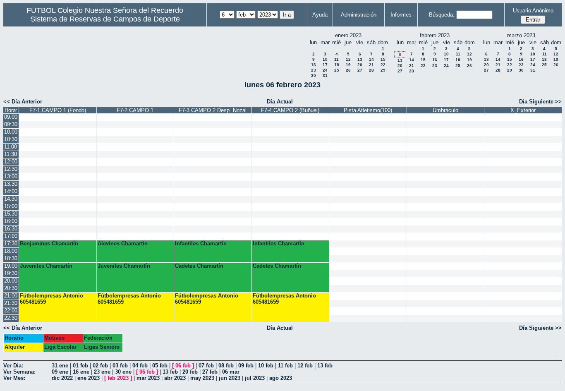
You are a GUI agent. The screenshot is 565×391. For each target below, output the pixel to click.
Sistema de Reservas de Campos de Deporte (105, 19)
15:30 (10, 214)
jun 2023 (229, 378)
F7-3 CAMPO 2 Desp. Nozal (213, 110)
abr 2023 (175, 378)
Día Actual (280, 101)
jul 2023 (255, 378)
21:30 (10, 303)
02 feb (100, 365)
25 (336, 70)
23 (313, 70)
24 (325, 70)
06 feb (183, 365)
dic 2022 (62, 378)
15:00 (10, 206)
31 (325, 75)
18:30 (10, 258)
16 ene (81, 372)
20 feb (190, 372)
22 (383, 64)
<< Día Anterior (22, 101)
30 (313, 75)
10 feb (265, 365)
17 (325, 64)
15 (383, 59)
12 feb (305, 365)
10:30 (10, 139)
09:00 (10, 117)
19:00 (10, 266)
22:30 (10, 318)
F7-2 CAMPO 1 (135, 110)
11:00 (10, 147)
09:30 (10, 124)
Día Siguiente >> (540, 101)
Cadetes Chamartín (199, 266)
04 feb (140, 365)
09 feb (246, 365)
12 (348, 59)
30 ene (123, 372)
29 (383, 70)
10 (325, 59)
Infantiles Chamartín (201, 243)
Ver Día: (13, 365)
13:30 (10, 184)
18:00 (10, 251)
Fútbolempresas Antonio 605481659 (51, 299)
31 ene (60, 365)
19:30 (10, 273)
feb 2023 (118, 378)
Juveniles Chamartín (46, 266)
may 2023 (202, 378)
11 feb (285, 365)
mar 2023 (148, 378)
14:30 (10, 199)
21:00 (10, 296)
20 (359, 64)
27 (359, 70)
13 (359, 59)
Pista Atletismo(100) (368, 110)
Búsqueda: (442, 15)
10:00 (10, 132)
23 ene (102, 372)
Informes (401, 15)
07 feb (206, 365)
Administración (358, 15)
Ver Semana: (19, 372)
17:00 (10, 236)
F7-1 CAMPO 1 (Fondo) (57, 110)
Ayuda (320, 15)
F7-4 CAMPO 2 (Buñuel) (290, 110)
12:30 (10, 169)
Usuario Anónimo (533, 10)
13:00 (10, 176)
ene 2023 (88, 378)
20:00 (10, 281)
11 (336, 59)
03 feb (120, 365)
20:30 (10, 288)
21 (371, 64)
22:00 (10, 310)
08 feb (226, 365)
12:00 (10, 161)
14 (371, 59)
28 (371, 70)
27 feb (210, 372)
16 (313, 64)
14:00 (10, 191)
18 (336, 64)
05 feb (160, 365)
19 (348, 64)
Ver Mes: (14, 378)
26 (348, 70)
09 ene (60, 372)
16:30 (10, 228)
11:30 (10, 154)
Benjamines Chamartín (49, 243)
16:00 (10, 221)
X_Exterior (523, 110)
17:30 (10, 243)
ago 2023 (280, 378)
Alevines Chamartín (123, 243)
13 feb (325, 365)
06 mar (230, 372)
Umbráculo (445, 110)
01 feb (80, 365)
